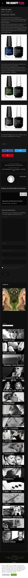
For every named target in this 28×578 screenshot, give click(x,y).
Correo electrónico (8, 250)
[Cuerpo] (13, 441)
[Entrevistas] (13, 542)
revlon (4, 144)
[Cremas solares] (13, 341)
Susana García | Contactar (14, 310)
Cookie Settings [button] (6, 574)
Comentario (5, 216)
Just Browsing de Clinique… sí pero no (14, 170)
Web (3, 258)
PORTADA (14, 555)
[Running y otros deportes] (13, 366)
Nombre (4, 243)
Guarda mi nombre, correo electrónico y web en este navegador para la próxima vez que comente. (15, 267)
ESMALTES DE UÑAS (5, 14)
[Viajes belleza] (13, 505)
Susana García (19, 558)
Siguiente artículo (14, 167)
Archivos (4, 323)
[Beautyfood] (13, 353)
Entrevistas (15, 559)
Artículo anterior (14, 163)
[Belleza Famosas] (13, 454)
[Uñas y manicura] (13, 492)
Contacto (9, 558)
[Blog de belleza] (13, 467)
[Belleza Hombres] (13, 479)
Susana (3, 11)
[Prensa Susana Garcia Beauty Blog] (13, 517)
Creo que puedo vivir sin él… (14, 165)
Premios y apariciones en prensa (15, 557)
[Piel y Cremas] (13, 429)
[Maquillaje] (13, 404)
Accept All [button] (14, 574)
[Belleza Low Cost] (13, 391)
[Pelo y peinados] (13, 416)
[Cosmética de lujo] (13, 378)
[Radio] (13, 530)
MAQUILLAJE (12, 14)
